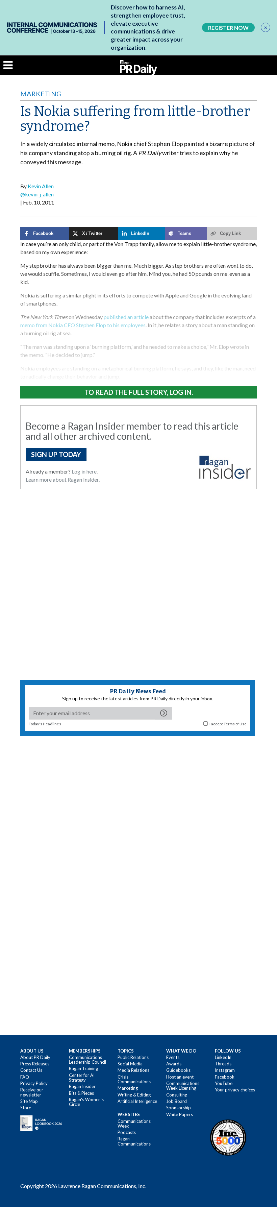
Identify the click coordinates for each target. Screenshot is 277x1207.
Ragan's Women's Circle (86, 1102)
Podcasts (127, 1132)
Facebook (224, 1077)
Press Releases (34, 1063)
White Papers (179, 1114)
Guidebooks (178, 1070)
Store (25, 1107)
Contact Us (31, 1070)
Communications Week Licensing (182, 1086)
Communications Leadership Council (87, 1060)
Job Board (176, 1101)
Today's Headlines (45, 724)
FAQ (24, 1077)
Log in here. (85, 471)
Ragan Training (83, 1068)
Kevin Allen (41, 186)
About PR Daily (35, 1057)
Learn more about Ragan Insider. (63, 479)
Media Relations (133, 1070)
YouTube (223, 1083)
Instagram (225, 1070)
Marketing (40, 94)
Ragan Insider (82, 1086)
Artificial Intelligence (137, 1101)
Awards (173, 1063)
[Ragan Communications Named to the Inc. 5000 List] (228, 1137)
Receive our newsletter (31, 1092)
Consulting (176, 1094)
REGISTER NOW (228, 27)
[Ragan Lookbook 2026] (41, 1122)
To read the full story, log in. (138, 392)
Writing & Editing (134, 1094)
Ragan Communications (134, 1141)
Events (172, 1057)
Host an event (180, 1077)
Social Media (130, 1063)
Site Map (29, 1101)
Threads (223, 1063)
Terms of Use (235, 724)
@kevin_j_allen (37, 194)
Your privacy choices (235, 1089)
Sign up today (56, 454)
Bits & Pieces (81, 1093)
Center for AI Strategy (82, 1077)
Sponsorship (178, 1107)
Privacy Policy (34, 1083)
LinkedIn (223, 1057)
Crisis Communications (134, 1079)
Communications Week (134, 1123)
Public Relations (133, 1057)
